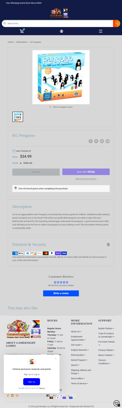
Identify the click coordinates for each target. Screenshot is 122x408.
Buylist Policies (105, 328)
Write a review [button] (61, 293)
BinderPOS (89, 406)
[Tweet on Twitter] (102, 141)
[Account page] (61, 31)
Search (74, 365)
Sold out (36, 172)
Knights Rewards (79, 350)
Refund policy (77, 355)
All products (21, 42)
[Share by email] (107, 141)
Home (10, 42)
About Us (75, 331)
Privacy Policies (105, 350)
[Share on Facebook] (91, 141)
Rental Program (78, 360)
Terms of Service (78, 383)
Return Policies (105, 355)
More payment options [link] (86, 179)
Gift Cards (75, 345)
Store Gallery (77, 378)
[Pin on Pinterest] (96, 141)
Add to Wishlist (23, 151)
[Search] (116, 23)
